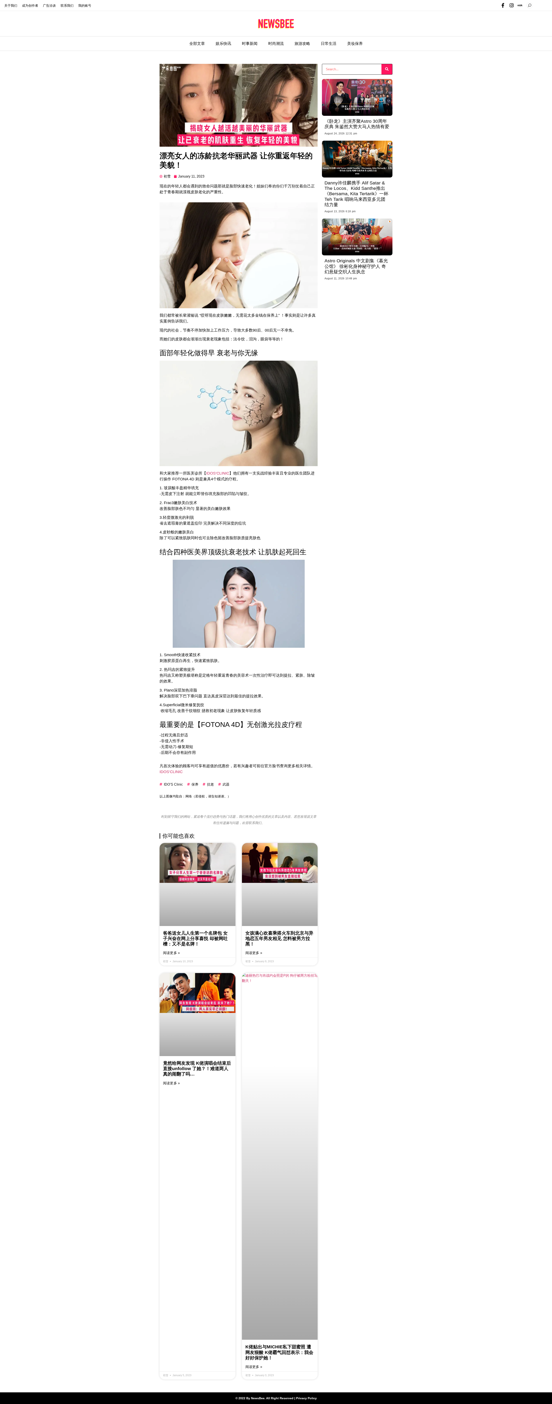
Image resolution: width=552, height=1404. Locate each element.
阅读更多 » (171, 953)
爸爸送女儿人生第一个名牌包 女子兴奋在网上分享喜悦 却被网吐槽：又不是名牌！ (195, 938)
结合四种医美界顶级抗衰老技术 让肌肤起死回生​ (233, 552)
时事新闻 (249, 43)
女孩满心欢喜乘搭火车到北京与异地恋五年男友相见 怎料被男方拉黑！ (279, 938)
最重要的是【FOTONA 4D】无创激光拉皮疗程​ (231, 724)
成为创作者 (30, 5)
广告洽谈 (49, 5)
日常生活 (328, 43)
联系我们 (67, 5)
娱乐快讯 (223, 43)
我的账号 (84, 5)
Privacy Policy (306, 1398)
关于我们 (10, 5)
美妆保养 (355, 43)
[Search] (386, 69)
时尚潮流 (276, 43)
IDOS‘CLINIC (217, 473)
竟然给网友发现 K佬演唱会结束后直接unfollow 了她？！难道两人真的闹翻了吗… (197, 1068)
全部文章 (197, 43)
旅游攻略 (302, 43)
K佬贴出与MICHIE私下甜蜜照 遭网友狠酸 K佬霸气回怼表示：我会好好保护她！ (279, 1352)
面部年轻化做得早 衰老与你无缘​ (209, 352)
